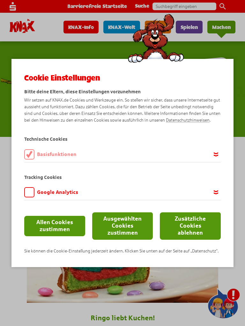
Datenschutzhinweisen (188, 120)
